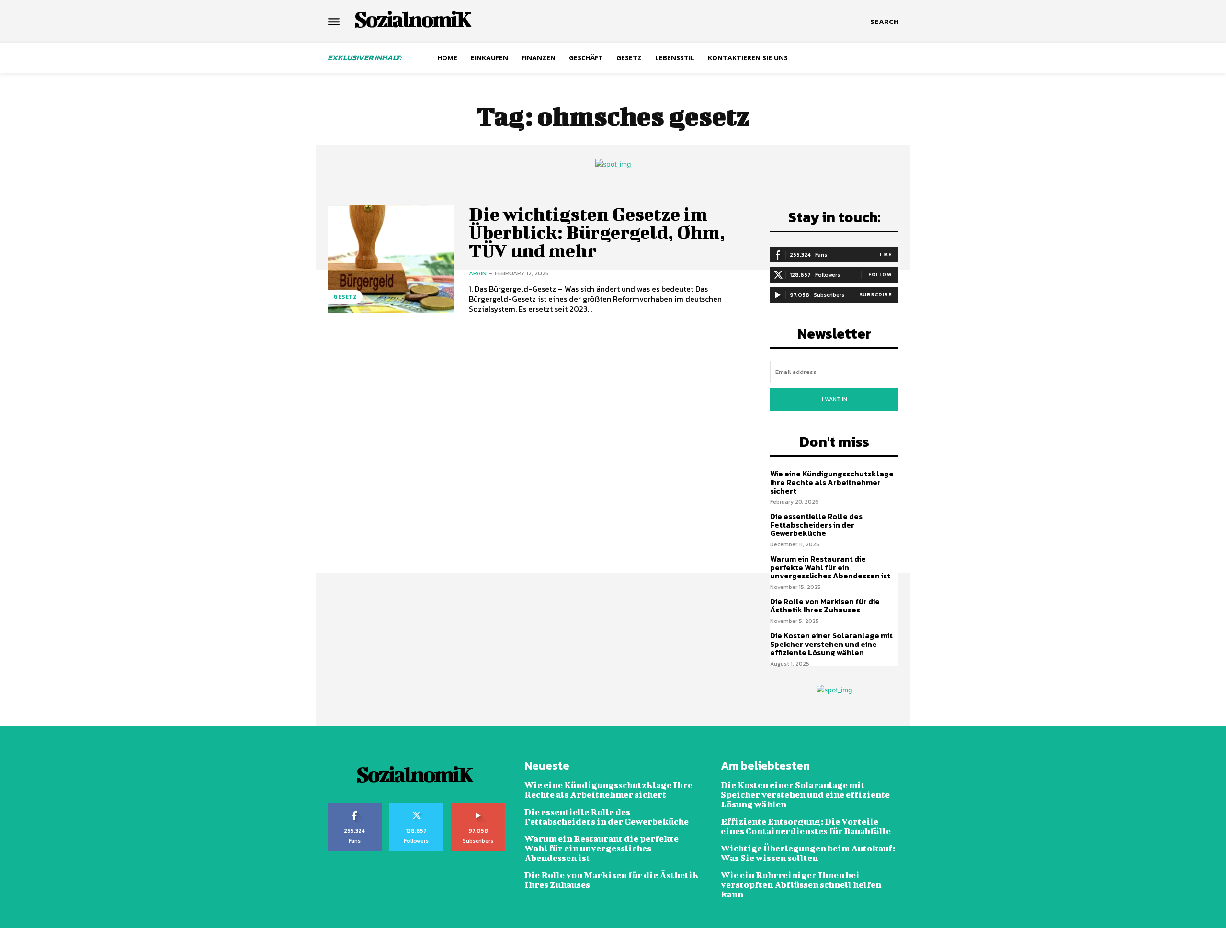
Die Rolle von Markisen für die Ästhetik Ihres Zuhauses (825, 606)
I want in (834, 399)
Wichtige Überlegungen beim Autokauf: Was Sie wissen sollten (808, 853)
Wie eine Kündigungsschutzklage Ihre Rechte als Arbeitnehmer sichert (832, 482)
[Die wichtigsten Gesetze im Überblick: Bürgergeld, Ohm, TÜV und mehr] (391, 259)
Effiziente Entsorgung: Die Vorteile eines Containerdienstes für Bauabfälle (806, 826)
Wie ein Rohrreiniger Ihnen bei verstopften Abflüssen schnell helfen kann (801, 884)
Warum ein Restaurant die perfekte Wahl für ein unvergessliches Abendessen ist (830, 567)
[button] (884, 21)
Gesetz (345, 297)
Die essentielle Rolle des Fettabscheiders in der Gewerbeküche (816, 524)
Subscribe (875, 294)
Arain (478, 273)
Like (886, 254)
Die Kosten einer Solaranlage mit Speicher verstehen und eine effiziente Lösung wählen (831, 644)
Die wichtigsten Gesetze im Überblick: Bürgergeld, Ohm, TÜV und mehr (597, 232)
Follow (880, 274)
